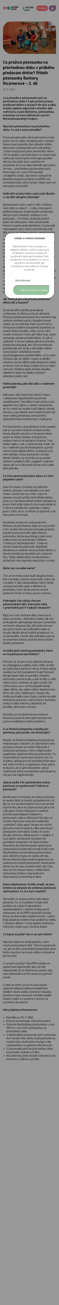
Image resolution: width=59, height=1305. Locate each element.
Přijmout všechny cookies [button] (34, 290)
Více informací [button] (22, 280)
